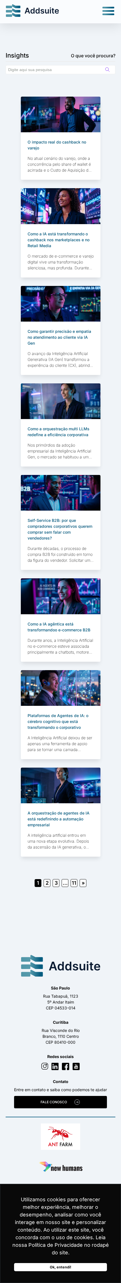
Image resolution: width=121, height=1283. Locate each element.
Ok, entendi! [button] (60, 1267)
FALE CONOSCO (54, 1102)
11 (74, 883)
